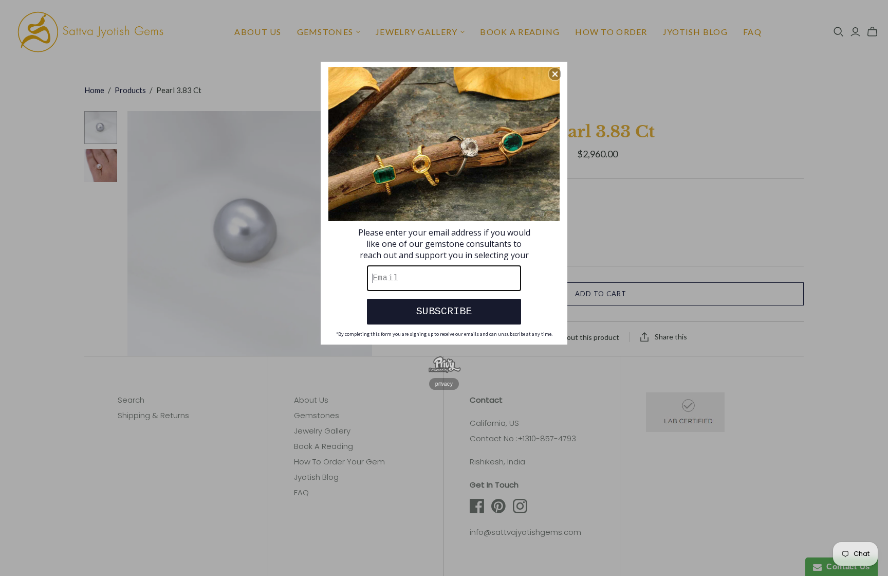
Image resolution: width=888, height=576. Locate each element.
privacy (444, 383)
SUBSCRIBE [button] (444, 311)
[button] (555, 74)
